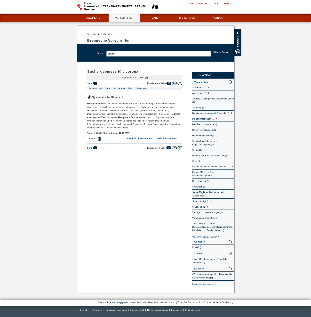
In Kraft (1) (197, 247)
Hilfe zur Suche (220, 52)
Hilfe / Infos (187, 17)
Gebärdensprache (197, 3)
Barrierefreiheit (137, 310)
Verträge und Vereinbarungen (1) (207, 212)
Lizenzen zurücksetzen (204, 284)
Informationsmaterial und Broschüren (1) (212, 166)
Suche (100, 53)
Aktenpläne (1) (200, 93)
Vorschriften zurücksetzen (205, 237)
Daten (155, 17)
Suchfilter (205, 75)
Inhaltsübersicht (192, 310)
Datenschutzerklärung (157, 310)
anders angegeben (119, 302)
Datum (108, 88)
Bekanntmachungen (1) (204, 119)
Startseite (83, 310)
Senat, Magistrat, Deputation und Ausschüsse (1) (207, 194)
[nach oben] (301, 307)
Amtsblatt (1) (198, 107)
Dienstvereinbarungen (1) (204, 130)
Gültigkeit (199, 241)
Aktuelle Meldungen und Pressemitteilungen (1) (213, 100)
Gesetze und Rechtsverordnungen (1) (210, 155)
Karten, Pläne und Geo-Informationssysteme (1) (203, 174)
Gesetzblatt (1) (199, 150)
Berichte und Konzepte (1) (204, 124)
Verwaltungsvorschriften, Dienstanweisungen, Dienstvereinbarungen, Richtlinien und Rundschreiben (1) (212, 227)
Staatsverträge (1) (202, 201)
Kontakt (218, 17)
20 (174, 83)
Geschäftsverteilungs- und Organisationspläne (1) (204, 143)
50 (180, 83)
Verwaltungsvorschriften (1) (205, 218)
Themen (198, 253)
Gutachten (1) (198, 161)
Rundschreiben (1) (200, 181)
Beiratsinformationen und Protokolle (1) (212, 113)
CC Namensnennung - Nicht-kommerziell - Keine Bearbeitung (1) (212, 276)
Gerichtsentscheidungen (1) (205, 135)
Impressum (176, 310)
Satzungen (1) (199, 187)
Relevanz (141, 88)
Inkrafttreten (119, 88)
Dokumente (93, 17)
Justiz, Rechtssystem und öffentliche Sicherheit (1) (210, 261)
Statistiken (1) (200, 207)
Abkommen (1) (200, 87)
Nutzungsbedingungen (116, 310)
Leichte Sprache (224, 3)
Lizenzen (199, 268)
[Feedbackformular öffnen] (237, 42)
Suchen (207, 53)
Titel (130, 88)
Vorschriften (124, 17)
